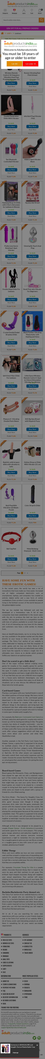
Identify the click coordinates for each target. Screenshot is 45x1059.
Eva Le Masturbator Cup (26, 1047)
